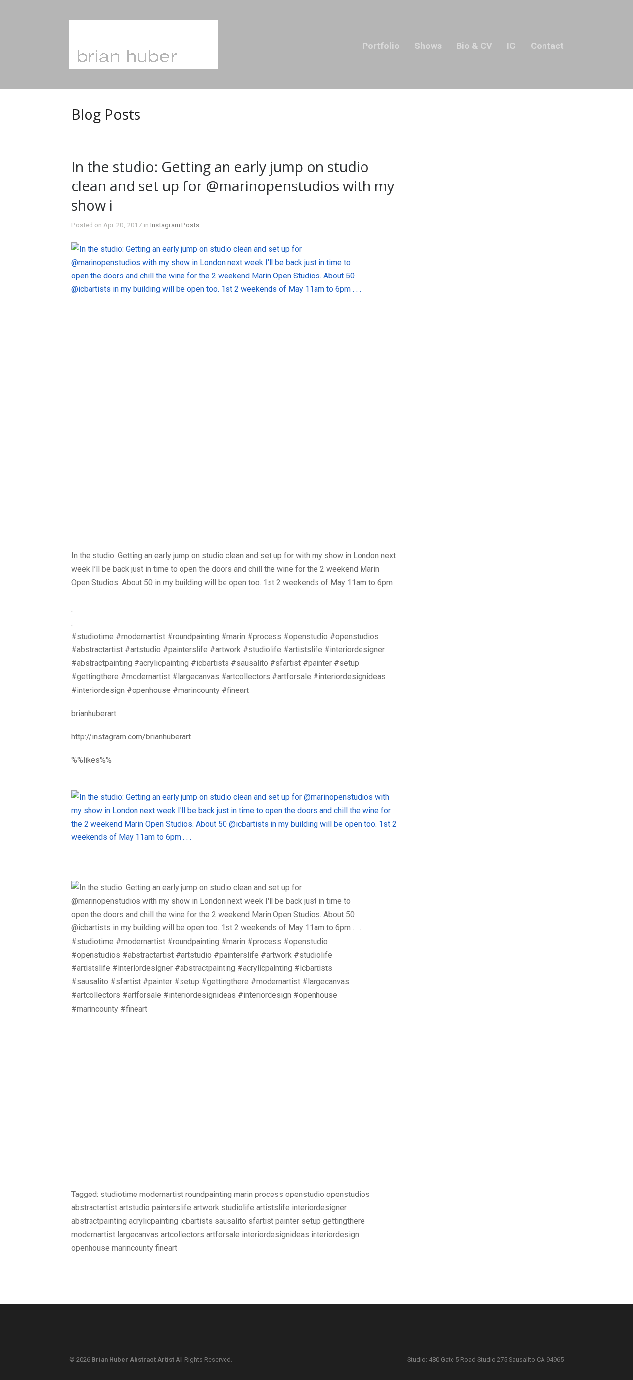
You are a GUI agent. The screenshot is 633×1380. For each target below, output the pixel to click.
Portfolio (381, 46)
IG (511, 46)
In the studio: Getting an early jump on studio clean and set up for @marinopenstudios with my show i (232, 186)
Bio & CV (474, 46)
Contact (547, 46)
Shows (428, 46)
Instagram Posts (174, 225)
